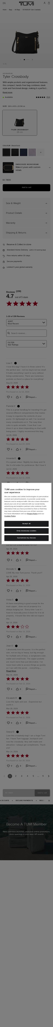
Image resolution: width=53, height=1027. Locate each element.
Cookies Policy (10, 516)
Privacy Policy (32, 514)
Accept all (26, 524)
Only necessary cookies (26, 531)
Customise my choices (26, 538)
